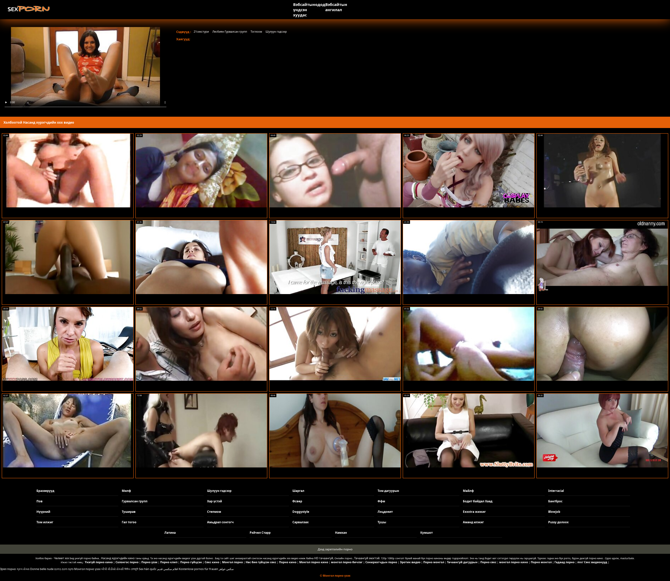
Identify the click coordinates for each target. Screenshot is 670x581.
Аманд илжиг (473, 522)
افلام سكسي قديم (167, 569)
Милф (126, 491)
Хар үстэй (214, 501)
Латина (170, 533)
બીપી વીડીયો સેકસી (112, 569)
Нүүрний (43, 512)
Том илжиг (44, 522)
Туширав (129, 512)
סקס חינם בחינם (63, 569)
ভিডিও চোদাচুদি (131, 569)
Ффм (381, 501)
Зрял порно (8, 569)
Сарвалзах (300, 522)
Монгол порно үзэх (87, 569)
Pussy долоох (558, 522)
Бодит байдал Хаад (477, 501)
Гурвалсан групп (134, 501)
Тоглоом (256, 31)
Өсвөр (297, 501)
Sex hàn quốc (148, 569)
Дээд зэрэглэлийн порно (335, 549)
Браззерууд (45, 491)
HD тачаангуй (323, 558)
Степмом (214, 512)
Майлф (468, 491)
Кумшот (426, 533)
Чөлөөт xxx (61, 558)
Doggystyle (300, 512)
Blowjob (554, 512)
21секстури (201, 31)
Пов (39, 501)
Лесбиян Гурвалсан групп (229, 31)
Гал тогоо (129, 522)
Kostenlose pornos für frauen (198, 569)
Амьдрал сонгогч (220, 522)
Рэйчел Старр (260, 533)
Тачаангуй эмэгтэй (366, 558)
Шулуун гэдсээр (276, 31)
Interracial (556, 491)
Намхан (341, 533)
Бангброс (555, 501)
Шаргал (298, 491)
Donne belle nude (42, 569)
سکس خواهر (226, 569)
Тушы (382, 522)
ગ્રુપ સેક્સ (23, 569)
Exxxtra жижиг (474, 512)
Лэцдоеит (385, 512)
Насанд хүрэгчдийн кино (118, 558)
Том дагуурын (388, 491)
